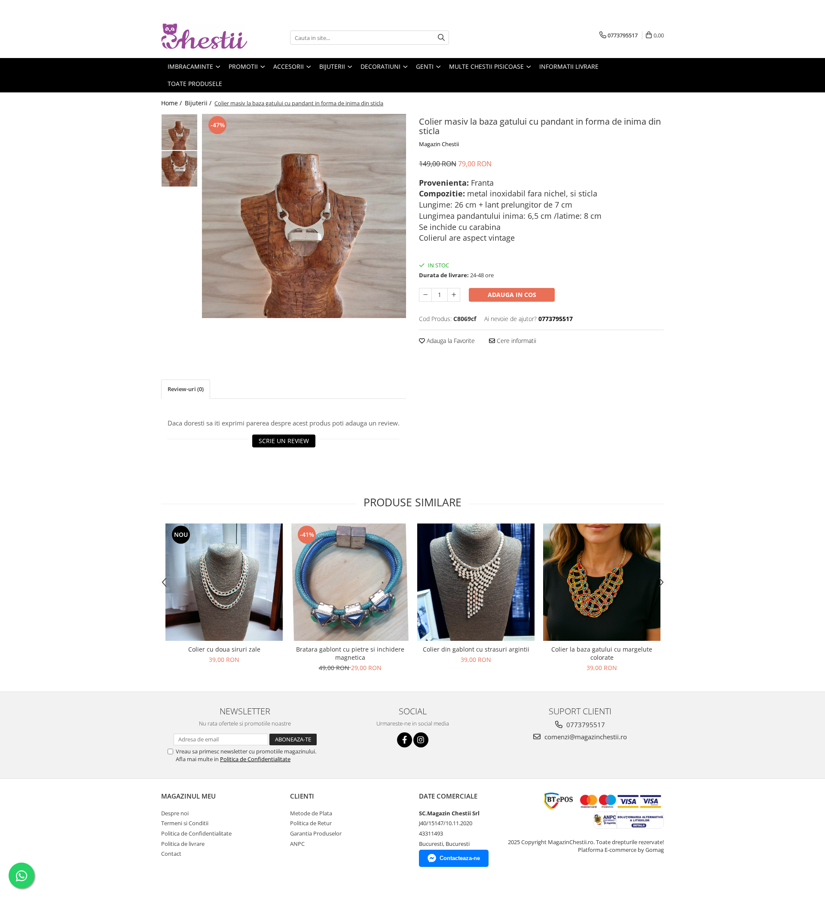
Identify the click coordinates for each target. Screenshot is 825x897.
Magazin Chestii (439, 144)
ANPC (297, 844)
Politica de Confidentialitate (255, 759)
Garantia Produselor (316, 833)
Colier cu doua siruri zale (224, 649)
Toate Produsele (195, 84)
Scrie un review (284, 441)
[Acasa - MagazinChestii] (204, 38)
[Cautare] (441, 38)
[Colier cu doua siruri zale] (224, 582)
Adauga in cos (512, 295)
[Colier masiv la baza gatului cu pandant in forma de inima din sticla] (304, 216)
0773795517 (585, 724)
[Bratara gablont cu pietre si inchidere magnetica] (350, 582)
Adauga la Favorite (450, 341)
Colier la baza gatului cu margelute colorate (601, 653)
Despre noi (175, 813)
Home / (172, 103)
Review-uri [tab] (186, 389)
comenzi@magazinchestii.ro (585, 736)
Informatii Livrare (569, 66)
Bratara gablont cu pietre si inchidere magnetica (350, 653)
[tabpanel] (304, 216)
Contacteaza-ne (460, 858)
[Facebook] (404, 739)
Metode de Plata (311, 813)
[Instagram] (420, 739)
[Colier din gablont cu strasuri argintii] (476, 582)
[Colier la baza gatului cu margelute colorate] (601, 582)
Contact (171, 853)
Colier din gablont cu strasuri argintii (476, 649)
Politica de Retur (311, 823)
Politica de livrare (183, 844)
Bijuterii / (199, 103)
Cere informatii (515, 341)
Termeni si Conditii (184, 823)
